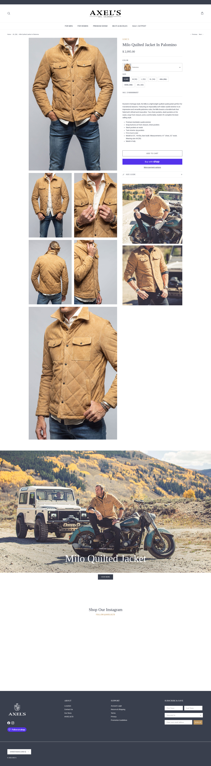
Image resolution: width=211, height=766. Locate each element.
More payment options (152, 167)
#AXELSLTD (68, 717)
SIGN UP (198, 722)
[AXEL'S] (105, 13)
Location (67, 706)
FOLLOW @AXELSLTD (105, 614)
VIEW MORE (105, 577)
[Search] (8, 13)
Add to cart (152, 153)
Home (9, 34)
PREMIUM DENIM (100, 26)
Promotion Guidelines (119, 720)
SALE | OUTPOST (139, 26)
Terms (113, 713)
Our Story (68, 713)
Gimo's (125, 39)
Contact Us (68, 709)
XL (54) (15, 34)
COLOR (125, 60)
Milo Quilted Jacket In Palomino (29, 34)
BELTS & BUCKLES (119, 26)
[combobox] (152, 67)
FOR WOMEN (83, 26)
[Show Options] (200, 715)
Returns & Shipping (118, 709)
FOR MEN (69, 26)
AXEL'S (14, 758)
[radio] (126, 79)
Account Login (116, 706)
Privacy (113, 717)
